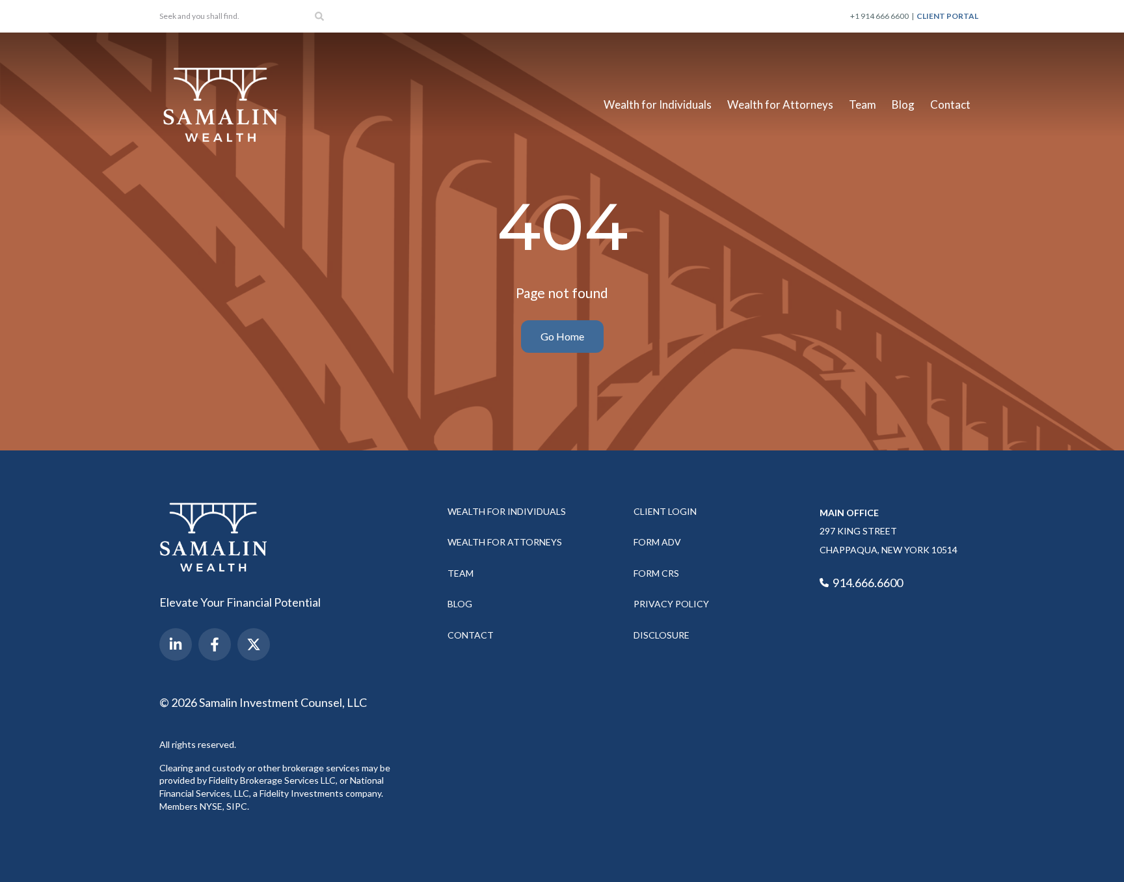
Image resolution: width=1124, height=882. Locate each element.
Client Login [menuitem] (665, 511)
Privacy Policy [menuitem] (671, 603)
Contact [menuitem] (950, 104)
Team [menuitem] (862, 104)
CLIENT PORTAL (947, 16)
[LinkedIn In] (175, 644)
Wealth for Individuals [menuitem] (658, 104)
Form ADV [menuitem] (657, 541)
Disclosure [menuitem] (661, 635)
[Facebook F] (214, 644)
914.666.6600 (867, 582)
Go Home (562, 336)
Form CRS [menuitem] (656, 573)
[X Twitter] (253, 644)
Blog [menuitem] (903, 104)
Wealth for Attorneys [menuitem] (780, 104)
